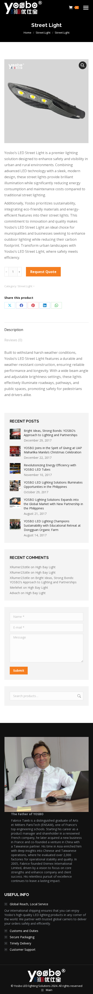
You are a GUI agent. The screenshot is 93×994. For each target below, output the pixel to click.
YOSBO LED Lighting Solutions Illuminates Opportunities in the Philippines (53, 484)
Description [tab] (13, 329)
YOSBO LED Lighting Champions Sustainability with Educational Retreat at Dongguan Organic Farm (52, 525)
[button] (83, 65)
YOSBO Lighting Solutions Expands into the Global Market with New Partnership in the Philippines (53, 504)
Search (79, 696)
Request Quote (43, 271)
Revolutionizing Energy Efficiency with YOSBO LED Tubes (50, 467)
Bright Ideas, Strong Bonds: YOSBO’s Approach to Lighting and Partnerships (50, 433)
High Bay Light (45, 567)
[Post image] (15, 434)
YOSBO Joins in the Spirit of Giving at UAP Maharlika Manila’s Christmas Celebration (53, 450)
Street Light (25, 286)
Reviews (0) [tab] (13, 340)
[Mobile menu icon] (86, 7)
